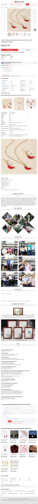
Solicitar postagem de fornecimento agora (15, 423)
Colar (20, 478)
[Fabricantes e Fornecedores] (19, 2)
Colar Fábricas (4, 493)
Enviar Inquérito (10, 49)
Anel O (2, 478)
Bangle (2, 481)
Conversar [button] (29, 49)
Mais (2, 495)
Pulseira (11, 481)
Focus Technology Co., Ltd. (17, 498)
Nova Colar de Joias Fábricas (12, 493)
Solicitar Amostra (21, 52)
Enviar (10, 421)
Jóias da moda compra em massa (30, 493)
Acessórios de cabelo (13, 478)
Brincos (29, 478)
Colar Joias (21, 493)
